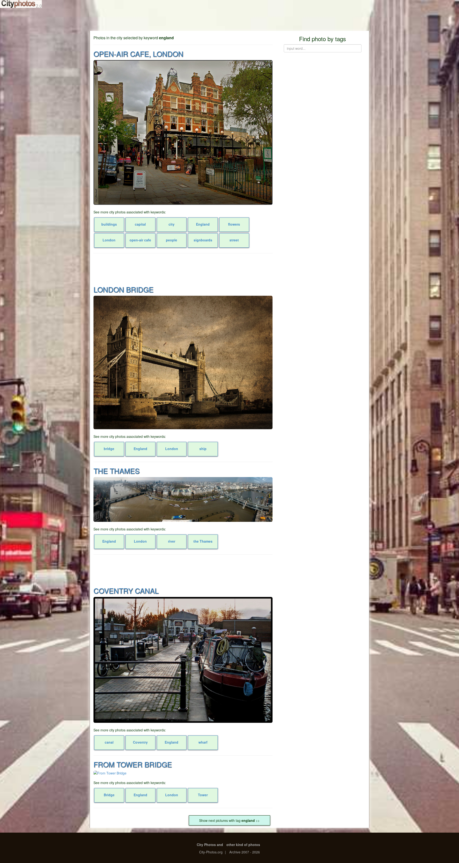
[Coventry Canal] (183, 660)
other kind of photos (243, 844)
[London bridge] (183, 362)
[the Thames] (183, 499)
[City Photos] (21, 4)
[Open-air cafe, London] (183, 132)
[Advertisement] (229, 19)
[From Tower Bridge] (183, 773)
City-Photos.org (211, 852)
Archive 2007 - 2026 (244, 852)
